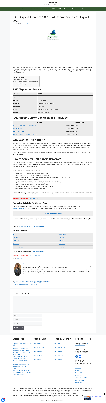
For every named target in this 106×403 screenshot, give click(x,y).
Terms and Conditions (81, 377)
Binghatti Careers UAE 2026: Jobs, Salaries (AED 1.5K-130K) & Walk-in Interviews (22, 372)
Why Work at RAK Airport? (21, 83)
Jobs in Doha (37, 359)
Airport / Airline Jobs (19, 281)
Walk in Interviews (34, 198)
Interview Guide (79, 380)
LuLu (14, 234)
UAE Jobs (47, 281)
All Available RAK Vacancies (53, 213)
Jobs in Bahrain (58, 355)
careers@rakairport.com (20, 208)
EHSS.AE (53, 2)
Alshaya (61, 237)
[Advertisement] (53, 56)
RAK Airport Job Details (20, 79)
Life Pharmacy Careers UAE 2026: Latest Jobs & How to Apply (21, 366)
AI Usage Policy (79, 375)
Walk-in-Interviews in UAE (48, 8)
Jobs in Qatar (58, 351)
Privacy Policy (79, 373)
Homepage (19, 258)
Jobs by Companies (33, 8)
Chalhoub (62, 244)
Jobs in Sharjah (38, 351)
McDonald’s (62, 234)
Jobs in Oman (58, 359)
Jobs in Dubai (37, 343)
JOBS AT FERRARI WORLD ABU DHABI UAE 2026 (26, 284)
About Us (78, 368)
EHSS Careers (76, 8)
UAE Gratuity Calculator (63, 8)
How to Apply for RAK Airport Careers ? (25, 85)
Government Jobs (29, 281)
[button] (83, 9)
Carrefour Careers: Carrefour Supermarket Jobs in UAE (27, 282)
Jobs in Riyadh (38, 355)
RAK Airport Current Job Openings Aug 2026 (26, 81)
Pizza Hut (62, 247)
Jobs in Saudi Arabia (60, 347)
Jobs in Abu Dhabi (39, 347)
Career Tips (78, 382)
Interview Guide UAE (25, 226)
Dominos (16, 244)
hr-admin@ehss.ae (37, 251)
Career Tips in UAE (38, 226)
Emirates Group (18, 247)
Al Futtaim (16, 237)
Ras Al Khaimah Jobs (39, 281)
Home (24, 8)
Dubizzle (61, 240)
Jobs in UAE (58, 343)
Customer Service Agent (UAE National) (24, 125)
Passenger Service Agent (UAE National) (25, 134)
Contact (77, 370)
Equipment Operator (19, 131)
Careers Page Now (34, 255)
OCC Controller (17, 128)
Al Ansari (16, 240)
